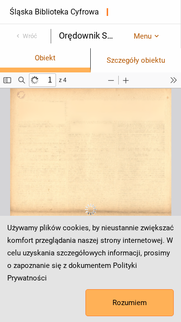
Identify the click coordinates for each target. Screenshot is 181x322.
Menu (143, 36)
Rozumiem (129, 302)
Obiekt (45, 58)
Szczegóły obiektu (136, 60)
